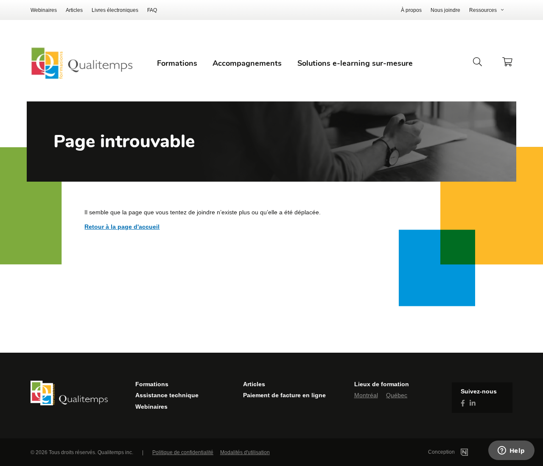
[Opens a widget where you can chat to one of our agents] (511, 451)
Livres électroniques (115, 10)
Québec (396, 395)
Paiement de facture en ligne (284, 395)
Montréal (366, 395)
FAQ (152, 10)
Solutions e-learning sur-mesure (355, 63)
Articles (74, 10)
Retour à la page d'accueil (122, 226)
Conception (442, 452)
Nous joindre (445, 10)
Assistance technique (167, 395)
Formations (151, 384)
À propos (411, 10)
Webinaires (44, 10)
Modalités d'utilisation (245, 452)
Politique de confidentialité (182, 452)
